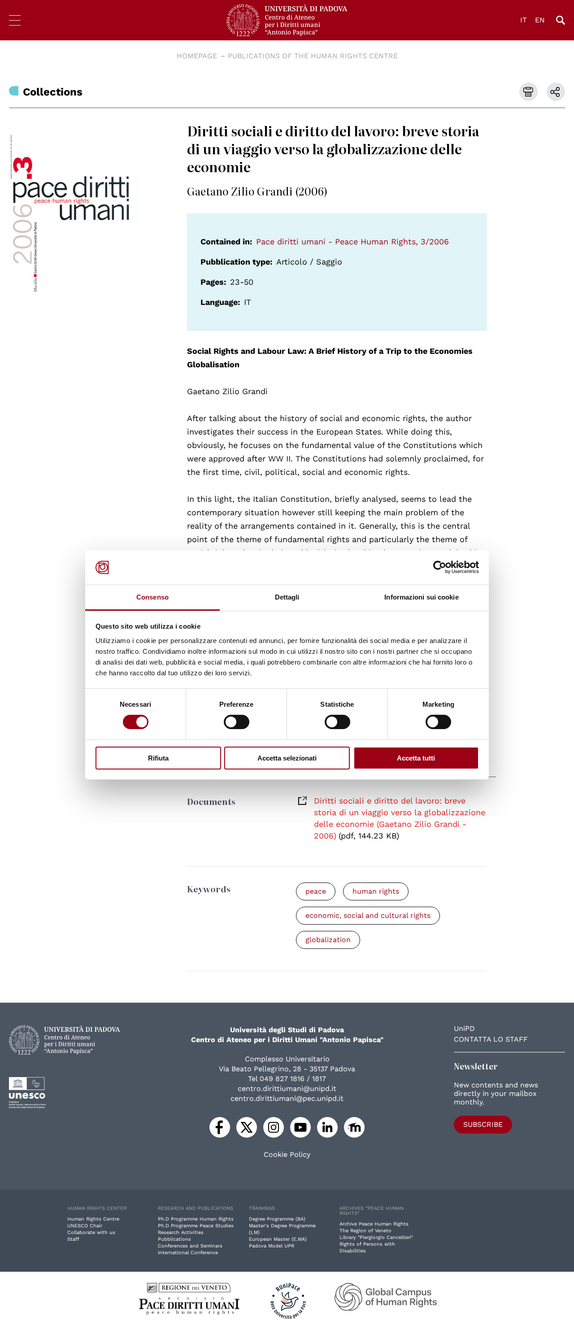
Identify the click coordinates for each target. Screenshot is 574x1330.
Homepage (197, 56)
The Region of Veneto (365, 1231)
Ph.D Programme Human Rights (196, 1219)
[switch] (236, 722)
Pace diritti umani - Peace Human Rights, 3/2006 (352, 241)
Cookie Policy (287, 1154)
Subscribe (483, 1124)
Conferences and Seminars (190, 1246)
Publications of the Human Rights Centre (313, 56)
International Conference (188, 1253)
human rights (375, 891)
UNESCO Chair (84, 1226)
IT (523, 20)
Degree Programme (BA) (277, 1219)
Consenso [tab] (152, 597)
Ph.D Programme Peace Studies (196, 1226)
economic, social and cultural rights (367, 915)
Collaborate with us (91, 1232)
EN (540, 20)
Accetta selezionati (287, 758)
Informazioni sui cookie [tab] (421, 597)
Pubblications (174, 1239)
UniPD (464, 1028)
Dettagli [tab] (287, 597)
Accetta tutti (416, 758)
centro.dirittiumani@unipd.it (287, 1088)
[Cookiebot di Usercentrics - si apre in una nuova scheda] (439, 567)
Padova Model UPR (271, 1246)
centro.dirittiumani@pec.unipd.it (287, 1098)
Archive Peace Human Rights (374, 1224)
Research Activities (181, 1232)
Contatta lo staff (491, 1039)
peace (315, 891)
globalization (328, 939)
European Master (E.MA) (278, 1239)
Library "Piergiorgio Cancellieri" (376, 1237)
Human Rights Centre (93, 1219)
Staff (73, 1239)
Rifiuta (158, 758)
